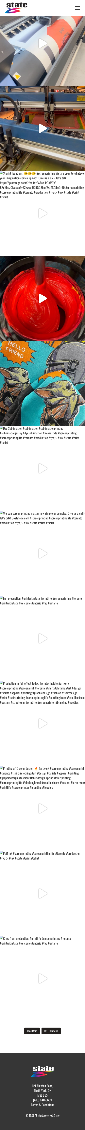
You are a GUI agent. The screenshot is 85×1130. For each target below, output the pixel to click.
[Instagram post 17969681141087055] (42, 128)
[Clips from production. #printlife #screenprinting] (42, 978)
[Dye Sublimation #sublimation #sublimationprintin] (42, 43)
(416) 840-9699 (42, 1100)
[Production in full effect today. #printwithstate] (42, 723)
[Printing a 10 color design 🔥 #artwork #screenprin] (42, 808)
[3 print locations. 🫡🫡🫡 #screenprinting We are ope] (42, 213)
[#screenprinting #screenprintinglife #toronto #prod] (42, 298)
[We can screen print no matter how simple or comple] (42, 383)
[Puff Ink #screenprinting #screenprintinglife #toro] (42, 893)
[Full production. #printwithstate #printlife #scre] (42, 638)
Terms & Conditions (42, 1104)
